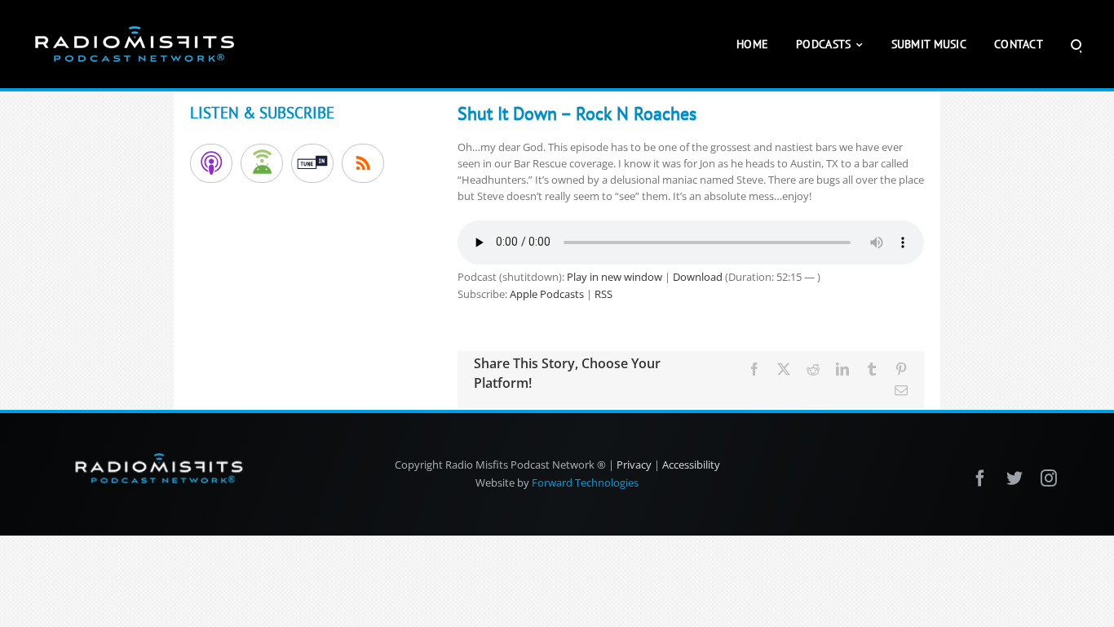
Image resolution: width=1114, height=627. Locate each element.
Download (698, 276)
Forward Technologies (585, 482)
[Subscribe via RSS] (363, 163)
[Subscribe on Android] (262, 163)
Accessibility (691, 464)
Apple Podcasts (547, 294)
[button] (1076, 44)
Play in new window (614, 276)
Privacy (634, 464)
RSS (603, 294)
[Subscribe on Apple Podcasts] (211, 163)
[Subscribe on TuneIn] (312, 163)
